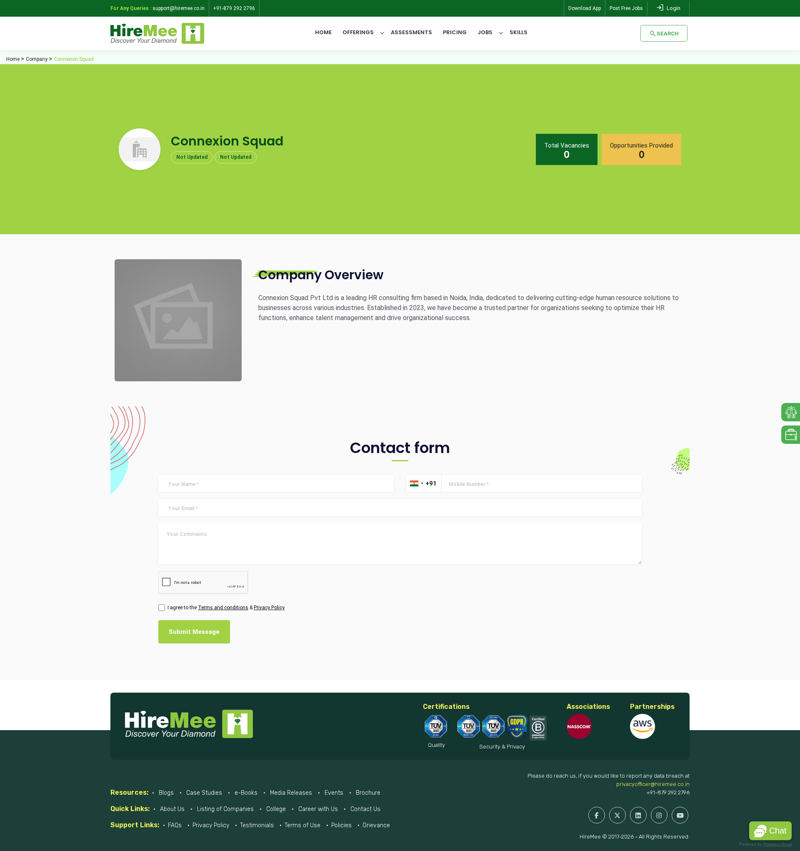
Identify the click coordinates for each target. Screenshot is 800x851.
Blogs (165, 792)
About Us (171, 809)
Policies (341, 825)
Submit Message (194, 632)
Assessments (411, 32)
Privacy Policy (210, 825)
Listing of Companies (224, 809)
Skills (519, 32)
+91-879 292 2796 (668, 792)
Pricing (455, 32)
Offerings (358, 32)
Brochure (367, 792)
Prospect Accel (777, 844)
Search (668, 33)
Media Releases (290, 792)
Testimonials (257, 825)
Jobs (485, 32)
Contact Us (364, 809)
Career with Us (317, 809)
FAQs (175, 825)
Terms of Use (302, 825)
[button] (770, 830)
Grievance (376, 825)
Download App (584, 8)
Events (333, 792)
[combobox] (416, 483)
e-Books (245, 792)
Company (37, 59)
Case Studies (203, 792)
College (275, 809)
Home (323, 32)
